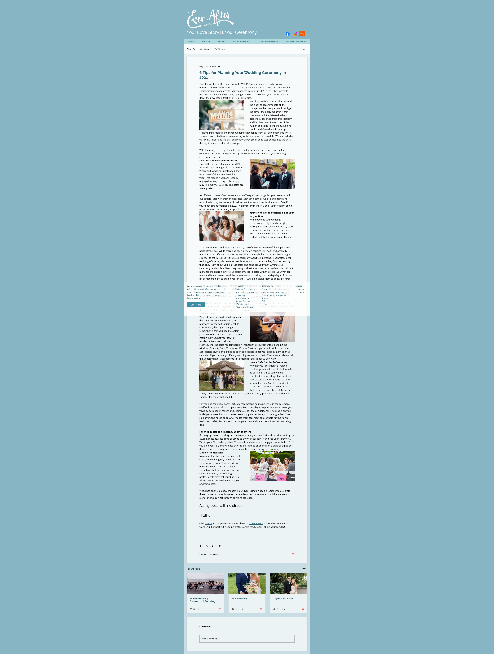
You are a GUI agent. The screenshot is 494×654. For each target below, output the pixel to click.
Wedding (204, 49)
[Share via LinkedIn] (213, 546)
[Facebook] (287, 33)
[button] (206, 41)
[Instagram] (295, 33)
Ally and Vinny (240, 598)
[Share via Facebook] (200, 546)
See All (304, 568)
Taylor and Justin (283, 598)
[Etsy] (302, 33)
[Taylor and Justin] (288, 583)
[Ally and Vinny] (247, 583)
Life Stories (219, 49)
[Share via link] (219, 546)
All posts (191, 49)
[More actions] (293, 66)
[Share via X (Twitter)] (207, 546)
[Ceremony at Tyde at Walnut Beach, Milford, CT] (205, 583)
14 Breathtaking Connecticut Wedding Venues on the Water (202, 600)
